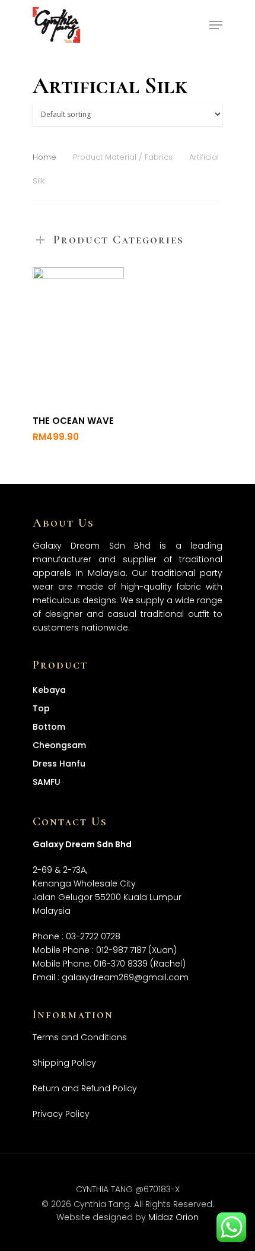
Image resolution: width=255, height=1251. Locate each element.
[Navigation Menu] (215, 25)
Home (44, 157)
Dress (59, 763)
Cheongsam (59, 745)
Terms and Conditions (80, 1037)
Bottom (49, 727)
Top (41, 708)
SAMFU (46, 782)
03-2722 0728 (93, 936)
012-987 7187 (121, 950)
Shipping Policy (64, 1063)
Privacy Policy (61, 1114)
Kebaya (49, 690)
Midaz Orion (173, 1217)
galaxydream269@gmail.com (125, 977)
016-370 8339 (121, 964)
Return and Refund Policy (85, 1088)
